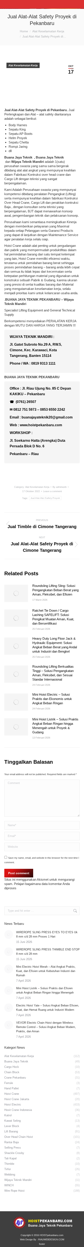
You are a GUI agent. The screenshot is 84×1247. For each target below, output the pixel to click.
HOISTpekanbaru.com (51, 1235)
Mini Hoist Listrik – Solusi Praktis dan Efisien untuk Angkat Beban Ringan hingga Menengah (45, 990)
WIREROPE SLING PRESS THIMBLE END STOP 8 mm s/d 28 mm (48, 951)
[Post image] (16, 593)
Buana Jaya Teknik (18, 157)
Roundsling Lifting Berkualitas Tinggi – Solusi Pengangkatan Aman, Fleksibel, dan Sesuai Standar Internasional (53, 673)
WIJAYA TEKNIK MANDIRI (31, 337)
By (60, 487)
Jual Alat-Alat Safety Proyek (45, 498)
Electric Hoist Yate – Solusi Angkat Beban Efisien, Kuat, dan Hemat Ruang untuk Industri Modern (47, 1007)
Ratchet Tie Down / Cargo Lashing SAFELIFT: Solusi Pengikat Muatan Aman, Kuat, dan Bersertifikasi (53, 617)
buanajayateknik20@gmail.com (47, 417)
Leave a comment (52, 491)
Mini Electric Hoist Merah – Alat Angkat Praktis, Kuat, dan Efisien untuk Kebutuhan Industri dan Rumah (46, 971)
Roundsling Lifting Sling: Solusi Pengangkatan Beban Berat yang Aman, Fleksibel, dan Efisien (55, 590)
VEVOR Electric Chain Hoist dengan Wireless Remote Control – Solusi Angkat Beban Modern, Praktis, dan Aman (46, 1027)
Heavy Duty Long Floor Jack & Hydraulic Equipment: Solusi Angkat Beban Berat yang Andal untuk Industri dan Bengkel (54, 645)
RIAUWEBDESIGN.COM (51, 1239)
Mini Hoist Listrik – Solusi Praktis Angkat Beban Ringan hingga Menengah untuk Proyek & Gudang (55, 725)
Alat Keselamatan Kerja (23, 65)
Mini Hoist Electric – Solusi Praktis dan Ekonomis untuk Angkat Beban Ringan (52, 699)
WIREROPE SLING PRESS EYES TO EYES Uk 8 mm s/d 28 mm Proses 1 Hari (47, 934)
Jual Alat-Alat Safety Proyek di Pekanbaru (35, 110)
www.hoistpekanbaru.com (41, 425)
